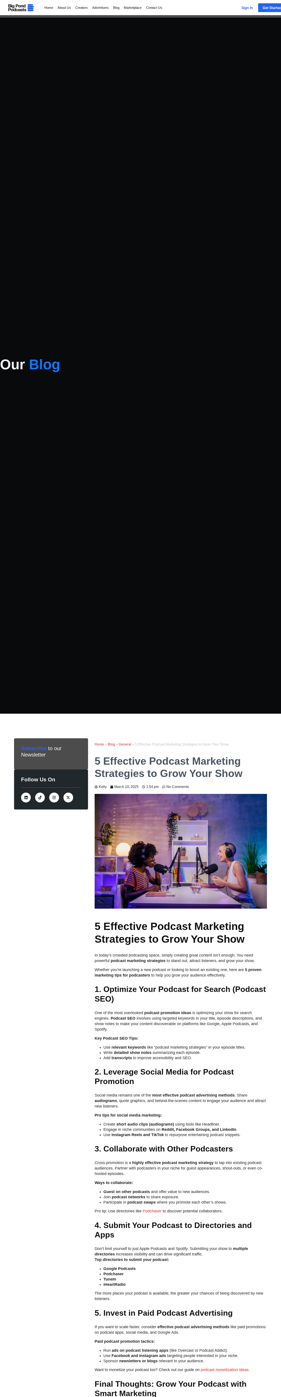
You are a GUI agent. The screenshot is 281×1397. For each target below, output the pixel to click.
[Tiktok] (40, 797)
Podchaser (152, 1211)
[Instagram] (54, 797)
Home (99, 744)
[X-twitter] (68, 797)
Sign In (247, 7)
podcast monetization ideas (224, 1370)
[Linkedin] (26, 797)
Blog (111, 744)
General (125, 744)
